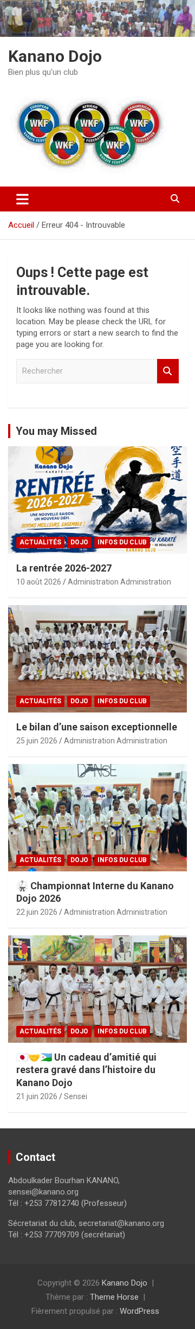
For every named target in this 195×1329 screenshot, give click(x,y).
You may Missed (56, 431)
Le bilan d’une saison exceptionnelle (96, 727)
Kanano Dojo (55, 56)
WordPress (139, 1311)
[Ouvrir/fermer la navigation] (22, 199)
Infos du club (122, 542)
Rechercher (168, 371)
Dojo (79, 542)
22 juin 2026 (36, 912)
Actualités (40, 542)
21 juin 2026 (36, 1096)
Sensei (75, 1096)
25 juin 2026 (36, 740)
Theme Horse (114, 1297)
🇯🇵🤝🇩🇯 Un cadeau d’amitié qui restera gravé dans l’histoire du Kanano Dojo (86, 1069)
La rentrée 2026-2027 (64, 568)
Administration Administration (119, 581)
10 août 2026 (38, 581)
